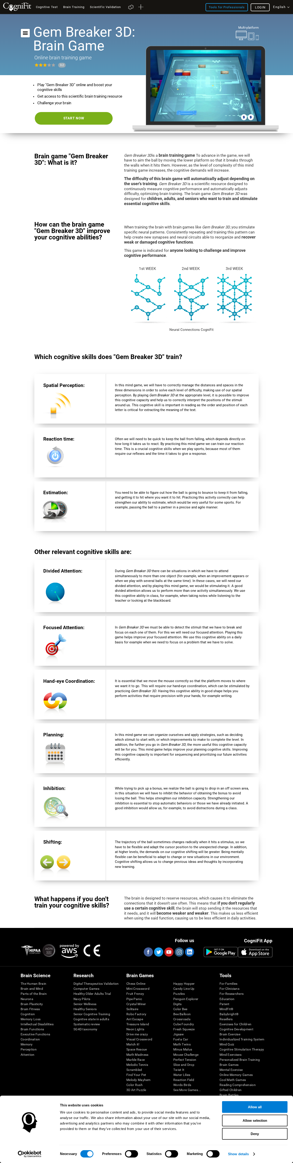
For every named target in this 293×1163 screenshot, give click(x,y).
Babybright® (229, 1014)
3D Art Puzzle (136, 1090)
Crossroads (181, 1019)
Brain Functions (32, 1029)
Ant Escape (134, 1019)
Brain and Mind (32, 988)
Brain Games (229, 1065)
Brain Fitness (30, 1009)
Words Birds (182, 1085)
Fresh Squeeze (184, 1029)
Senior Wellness (84, 1004)
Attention (28, 1054)
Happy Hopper (184, 983)
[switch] (131, 1154)
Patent (225, 1004)
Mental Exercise (231, 1070)
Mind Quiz (227, 1044)
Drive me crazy (137, 1034)
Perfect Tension (184, 1060)
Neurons (27, 999)
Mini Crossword (137, 988)
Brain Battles (229, 1095)
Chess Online (135, 983)
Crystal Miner (136, 1004)
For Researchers (232, 994)
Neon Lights (135, 1029)
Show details (238, 1154)
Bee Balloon (182, 1014)
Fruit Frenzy (135, 994)
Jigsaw (178, 1034)
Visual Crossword (139, 1039)
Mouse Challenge (185, 1054)
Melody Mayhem (138, 1080)
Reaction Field (183, 1080)
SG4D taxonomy (85, 1029)
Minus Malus (182, 1049)
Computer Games (86, 988)
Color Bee (180, 1009)
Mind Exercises (230, 1054)
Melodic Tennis (137, 1065)
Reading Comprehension (238, 1085)
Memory (27, 1044)
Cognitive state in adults (91, 1019)
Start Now (73, 118)
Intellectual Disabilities (37, 1024)
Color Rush (134, 1085)
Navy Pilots (81, 999)
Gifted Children (230, 1090)
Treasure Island (137, 1024)
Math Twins (182, 1044)
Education (227, 999)
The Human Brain (33, 983)
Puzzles (179, 994)
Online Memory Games (236, 1075)
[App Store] (255, 952)
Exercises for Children (235, 1024)
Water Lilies (181, 1075)
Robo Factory (136, 1014)
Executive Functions (35, 1034)
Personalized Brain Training (240, 1060)
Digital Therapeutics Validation (96, 983)
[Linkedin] (189, 952)
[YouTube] (169, 952)
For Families (228, 983)
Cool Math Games (233, 1080)
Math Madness (137, 1054)
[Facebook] (148, 952)
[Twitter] (158, 952)
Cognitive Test (47, 7)
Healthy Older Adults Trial (92, 994)
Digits (177, 1004)
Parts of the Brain (34, 994)
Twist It (178, 1070)
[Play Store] (221, 952)
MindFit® (226, 1009)
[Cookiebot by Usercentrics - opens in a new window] (30, 1154)
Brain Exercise (230, 1034)
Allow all (255, 1107)
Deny (255, 1134)
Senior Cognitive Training (91, 1014)
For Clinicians (229, 988)
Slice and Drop (183, 1065)
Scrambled (134, 1070)
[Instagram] (179, 952)
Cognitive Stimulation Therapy (242, 1049)
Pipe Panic (134, 999)
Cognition (28, 1014)
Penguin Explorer (185, 999)
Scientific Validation (105, 7)
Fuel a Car (180, 1039)
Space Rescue (136, 1049)
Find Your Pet (136, 1075)
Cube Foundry (183, 1024)
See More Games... (187, 1090)
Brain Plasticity (32, 1004)
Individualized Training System (242, 1039)
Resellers (226, 1019)
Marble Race (135, 1060)
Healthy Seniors (85, 1009)
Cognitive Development (236, 1029)
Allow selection (255, 1120)
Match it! (133, 1044)
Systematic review (86, 1024)
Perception (29, 1049)
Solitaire (132, 1009)
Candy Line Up (184, 988)
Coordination (30, 1039)
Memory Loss (31, 1019)
